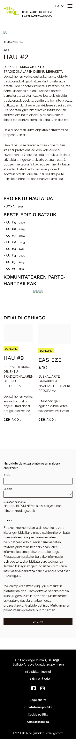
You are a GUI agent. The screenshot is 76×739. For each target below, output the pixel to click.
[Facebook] (33, 688)
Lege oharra (38, 699)
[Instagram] (42, 688)
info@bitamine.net (38, 672)
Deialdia (8, 488)
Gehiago (11, 419)
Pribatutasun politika (38, 707)
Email (7, 474)
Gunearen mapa (38, 721)
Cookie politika (38, 714)
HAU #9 (14, 358)
